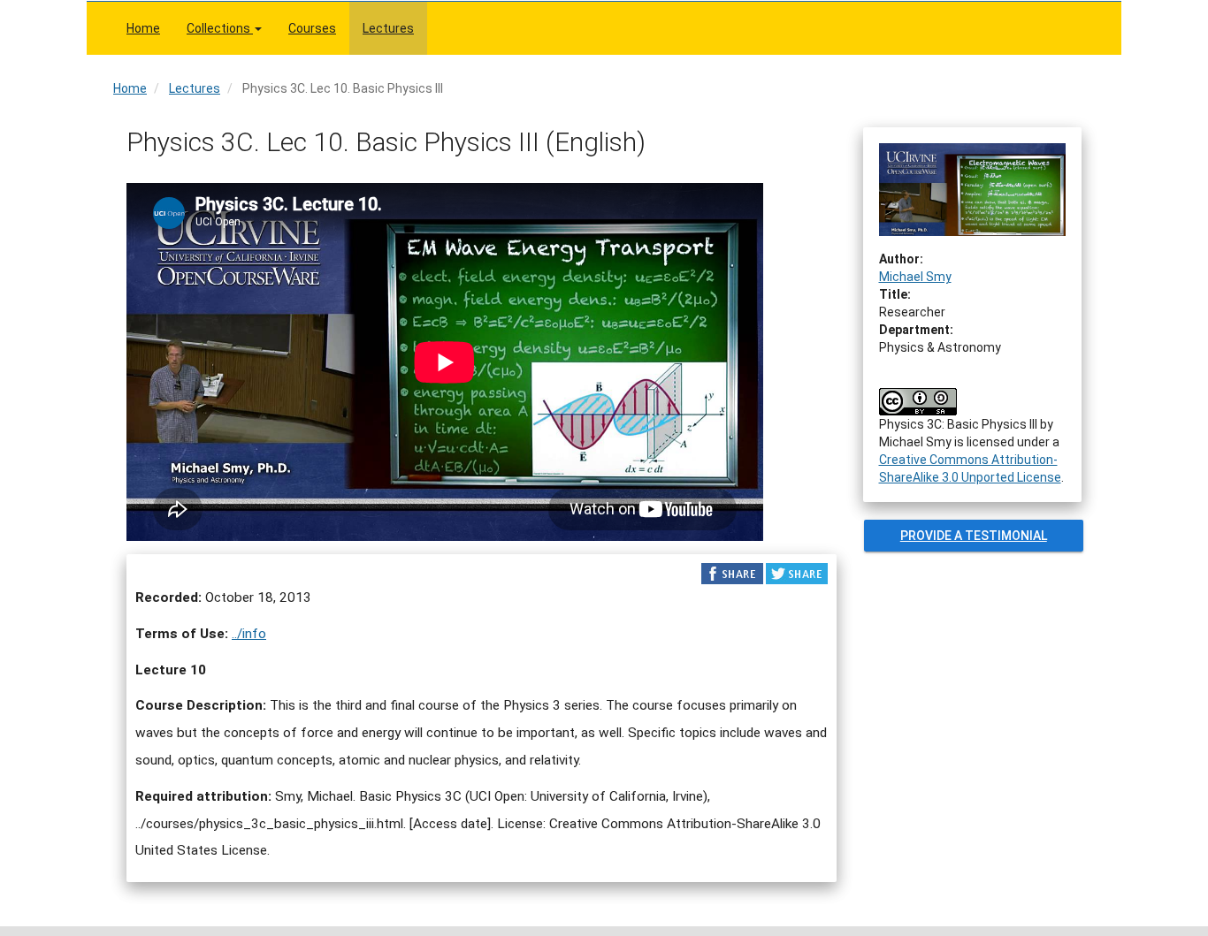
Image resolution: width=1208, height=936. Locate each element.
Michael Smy (915, 277)
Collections (220, 28)
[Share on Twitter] (797, 573)
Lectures (388, 28)
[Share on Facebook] (732, 573)
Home (143, 28)
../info (249, 634)
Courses (312, 28)
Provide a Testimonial (972, 536)
